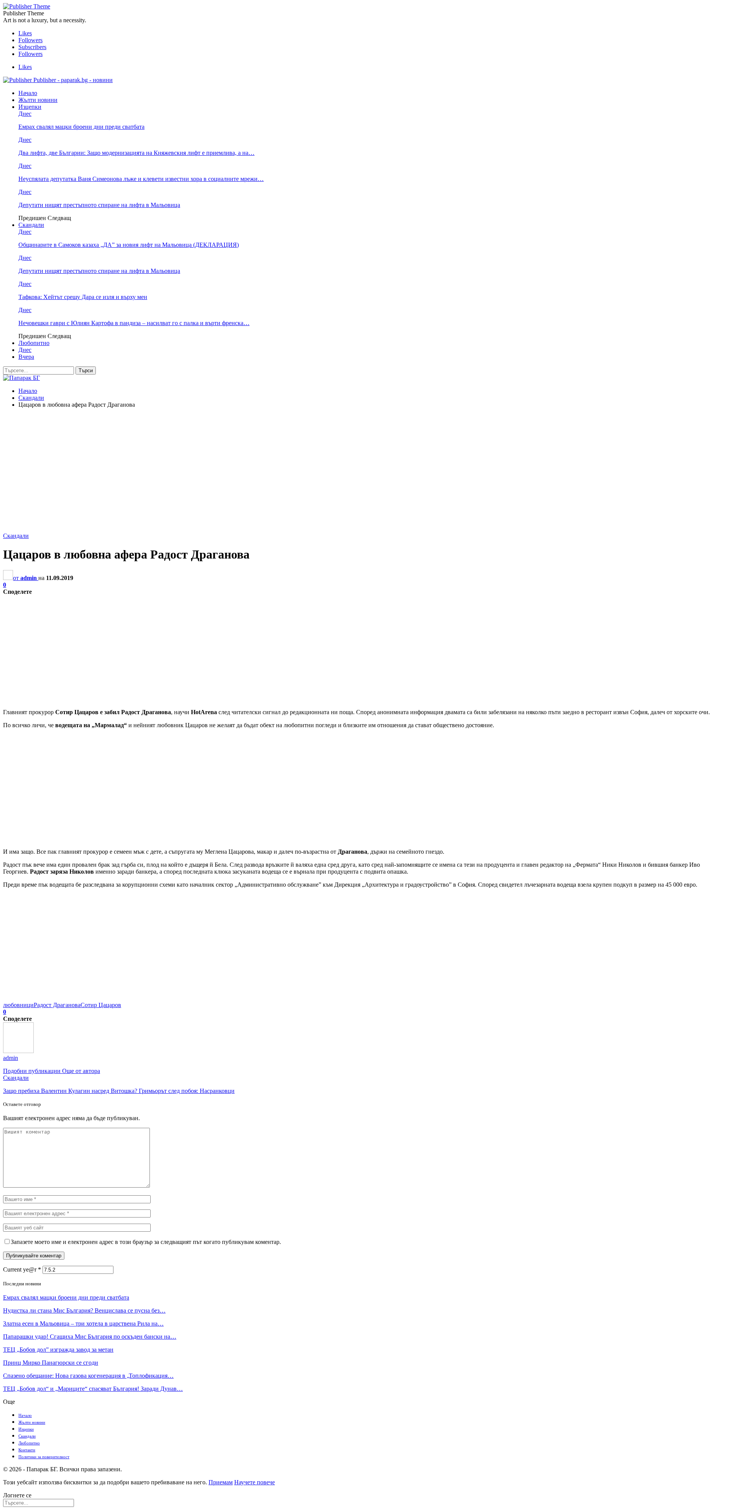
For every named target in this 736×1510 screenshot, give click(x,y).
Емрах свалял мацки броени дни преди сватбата (81, 126)
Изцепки (29, 107)
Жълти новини (38, 100)
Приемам (221, 1482)
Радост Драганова (57, 1005)
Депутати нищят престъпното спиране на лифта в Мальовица (99, 205)
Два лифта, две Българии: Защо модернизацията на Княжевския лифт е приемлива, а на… (136, 153)
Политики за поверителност (43, 1456)
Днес (24, 113)
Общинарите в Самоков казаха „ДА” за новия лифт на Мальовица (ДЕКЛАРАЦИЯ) (128, 245)
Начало (27, 93)
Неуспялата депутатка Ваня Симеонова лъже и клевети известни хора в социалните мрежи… (141, 179)
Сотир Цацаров (100, 1005)
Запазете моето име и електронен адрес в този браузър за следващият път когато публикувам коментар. (146, 1242)
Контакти (26, 1450)
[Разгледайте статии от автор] (18, 1051)
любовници (18, 1005)
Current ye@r (22, 1269)
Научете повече (254, 1482)
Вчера (26, 356)
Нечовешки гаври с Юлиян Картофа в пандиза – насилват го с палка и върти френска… (134, 323)
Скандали (31, 225)
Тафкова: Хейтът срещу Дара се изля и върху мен (82, 297)
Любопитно (33, 343)
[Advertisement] (368, 468)
